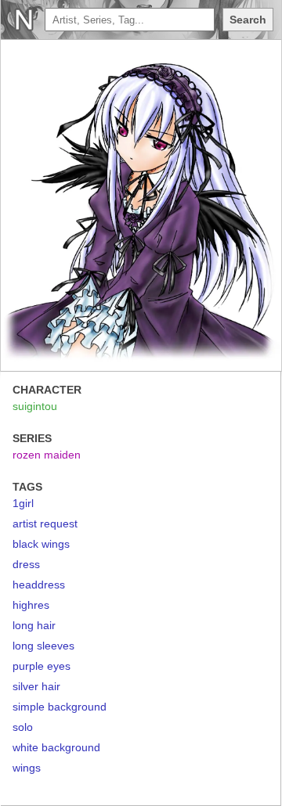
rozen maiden (47, 454)
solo (23, 727)
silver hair (36, 686)
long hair (34, 625)
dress (26, 564)
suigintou (35, 406)
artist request (45, 523)
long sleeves (43, 645)
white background (56, 747)
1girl (23, 503)
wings (27, 767)
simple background (60, 706)
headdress (39, 584)
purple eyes (41, 666)
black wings (41, 544)
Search (248, 19)
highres (31, 605)
